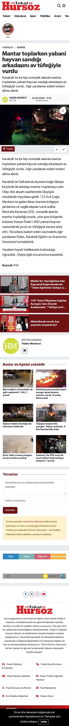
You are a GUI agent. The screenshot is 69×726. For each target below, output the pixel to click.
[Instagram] (37, 594)
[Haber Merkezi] (11, 345)
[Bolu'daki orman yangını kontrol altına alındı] (18, 444)
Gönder (10, 510)
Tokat (6, 16)
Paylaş (10, 149)
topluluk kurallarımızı (33, 521)
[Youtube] (43, 594)
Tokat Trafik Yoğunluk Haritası (49, 678)
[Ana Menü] (63, 6)
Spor (33, 16)
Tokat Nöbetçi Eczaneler (12, 666)
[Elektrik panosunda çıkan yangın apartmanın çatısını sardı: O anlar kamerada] (51, 378)
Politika (45, 16)
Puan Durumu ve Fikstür (18, 688)
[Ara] (59, 6)
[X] (31, 594)
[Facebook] (25, 594)
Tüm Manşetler (48, 688)
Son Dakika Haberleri (17, 696)
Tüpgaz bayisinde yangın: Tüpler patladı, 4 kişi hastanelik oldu (50, 427)
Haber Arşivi (46, 696)
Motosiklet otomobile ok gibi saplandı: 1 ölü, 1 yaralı (18, 392)
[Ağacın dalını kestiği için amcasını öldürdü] (18, 412)
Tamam (43, 722)
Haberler (7, 47)
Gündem (20, 16)
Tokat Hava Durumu (51, 664)
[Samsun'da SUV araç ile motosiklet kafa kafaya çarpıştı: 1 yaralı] (51, 444)
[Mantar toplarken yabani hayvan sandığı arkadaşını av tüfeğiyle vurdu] (34, 125)
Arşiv (57, 16)
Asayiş (21, 47)
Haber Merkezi (31, 343)
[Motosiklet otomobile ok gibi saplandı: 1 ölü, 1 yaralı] (18, 378)
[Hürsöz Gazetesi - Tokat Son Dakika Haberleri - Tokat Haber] (21, 6)
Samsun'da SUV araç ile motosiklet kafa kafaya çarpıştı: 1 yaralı (50, 458)
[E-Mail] (24, 351)
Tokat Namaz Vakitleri (18, 676)
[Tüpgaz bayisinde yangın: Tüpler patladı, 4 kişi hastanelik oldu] (51, 412)
